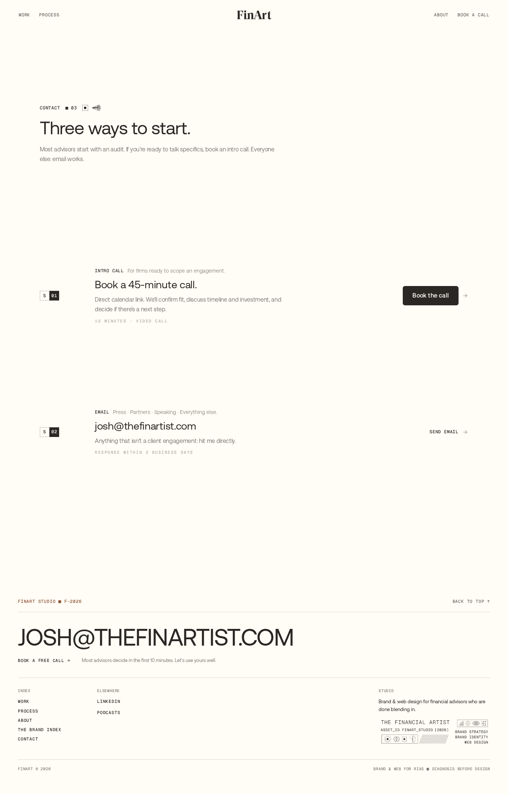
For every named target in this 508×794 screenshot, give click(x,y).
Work (24, 15)
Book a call (473, 15)
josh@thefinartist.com (156, 637)
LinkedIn (108, 701)
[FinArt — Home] (254, 15)
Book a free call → (44, 660)
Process (49, 15)
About (441, 15)
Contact (28, 739)
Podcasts (108, 712)
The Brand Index (39, 729)
